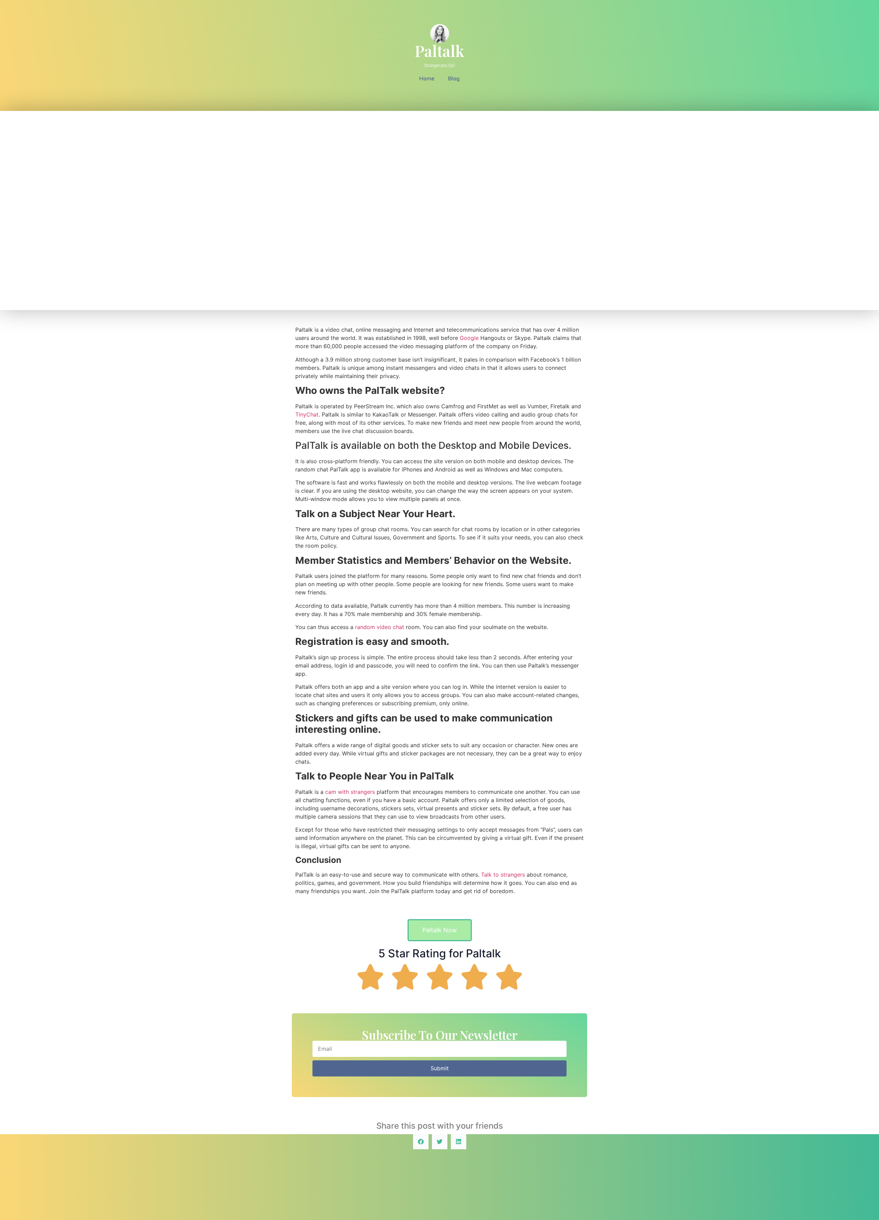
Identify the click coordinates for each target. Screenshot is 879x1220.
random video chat (379, 627)
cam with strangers (350, 791)
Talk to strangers (503, 874)
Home (426, 78)
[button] (421, 1141)
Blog (454, 78)
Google (469, 337)
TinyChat (307, 414)
